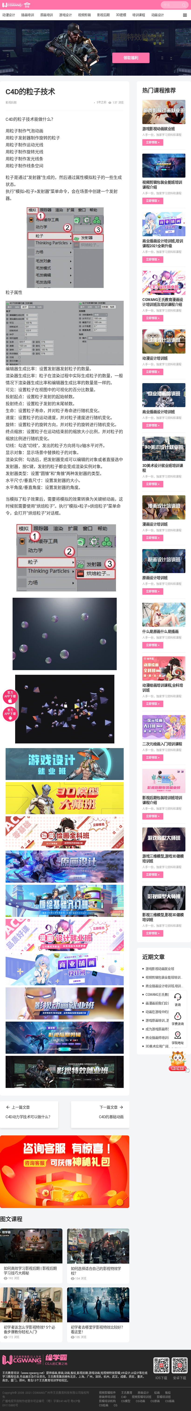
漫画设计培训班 (155, 524)
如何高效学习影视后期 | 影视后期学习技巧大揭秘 (30, 1270)
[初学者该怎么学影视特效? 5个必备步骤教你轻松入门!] (31, 1304)
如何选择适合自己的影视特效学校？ (96, 1271)
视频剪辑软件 (107, 1392)
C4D (123, 1397)
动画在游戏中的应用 (160, 1012)
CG (115, 1405)
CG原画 (155, 1401)
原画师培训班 (107, 1397)
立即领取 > (153, 142)
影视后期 (103, 15)
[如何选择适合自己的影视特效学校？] (98, 1246)
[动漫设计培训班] (163, 341)
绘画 (157, 1392)
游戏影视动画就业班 (158, 129)
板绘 (168, 1392)
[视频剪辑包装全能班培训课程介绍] (163, 166)
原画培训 (46, 15)
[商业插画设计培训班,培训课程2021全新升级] (163, 224)
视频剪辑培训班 (141, 1397)
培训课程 (138, 15)
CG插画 (169, 1401)
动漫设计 (8, 15)
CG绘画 (103, 1405)
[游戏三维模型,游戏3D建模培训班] (163, 839)
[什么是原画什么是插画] (163, 615)
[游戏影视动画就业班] (163, 112)
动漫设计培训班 (155, 358)
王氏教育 (126, 1392)
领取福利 (130, 58)
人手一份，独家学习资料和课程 (161, 135)
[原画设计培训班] (163, 561)
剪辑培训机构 (107, 1401)
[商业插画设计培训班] (163, 395)
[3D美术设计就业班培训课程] (163, 449)
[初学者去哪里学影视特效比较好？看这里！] (98, 1304)
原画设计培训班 (155, 578)
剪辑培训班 (164, 1397)
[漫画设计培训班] (163, 507)
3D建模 (121, 15)
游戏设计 (65, 15)
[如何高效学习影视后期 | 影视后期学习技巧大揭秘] (31, 1246)
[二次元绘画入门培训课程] (163, 727)
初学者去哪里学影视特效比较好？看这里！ (98, 1329)
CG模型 (125, 1401)
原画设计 (143, 1392)
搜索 (184, 6)
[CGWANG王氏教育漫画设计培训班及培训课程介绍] (163, 283)
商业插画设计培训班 (158, 412)
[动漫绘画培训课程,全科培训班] (163, 668)
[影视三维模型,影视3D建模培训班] (163, 898)
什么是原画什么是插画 (160, 631)
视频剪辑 (84, 15)
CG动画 (140, 1401)
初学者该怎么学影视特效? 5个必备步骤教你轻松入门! (29, 1329)
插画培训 (27, 15)
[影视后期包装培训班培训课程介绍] (163, 781)
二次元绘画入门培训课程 (162, 744)
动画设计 (157, 15)
